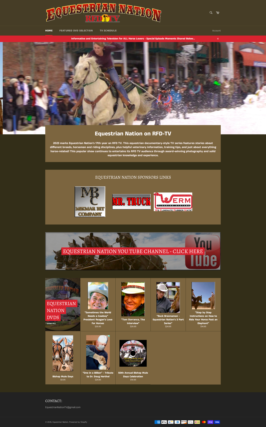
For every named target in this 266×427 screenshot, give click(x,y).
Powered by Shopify (78, 422)
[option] (133, 88)
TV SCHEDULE (108, 30)
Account (216, 30)
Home (48, 30)
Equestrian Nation (60, 422)
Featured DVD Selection (76, 30)
